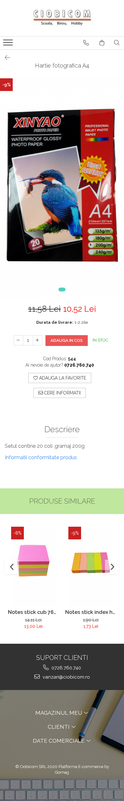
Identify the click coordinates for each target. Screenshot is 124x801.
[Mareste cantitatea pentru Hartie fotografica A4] (37, 340)
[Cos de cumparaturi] (102, 42)
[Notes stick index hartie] (90, 566)
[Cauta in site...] (117, 42)
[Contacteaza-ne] (86, 42)
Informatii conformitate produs (41, 457)
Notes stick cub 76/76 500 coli (33, 612)
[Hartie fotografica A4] (62, 188)
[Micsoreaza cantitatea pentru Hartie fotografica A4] (18, 340)
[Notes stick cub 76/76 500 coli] (33, 566)
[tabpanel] (62, 188)
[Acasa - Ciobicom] (62, 18)
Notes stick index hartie (90, 612)
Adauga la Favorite (62, 378)
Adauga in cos (67, 340)
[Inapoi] (5, 58)
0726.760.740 (65, 668)
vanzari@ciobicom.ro (65, 677)
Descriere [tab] (62, 429)
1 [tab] (62, 289)
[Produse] (8, 44)
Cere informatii (62, 392)
